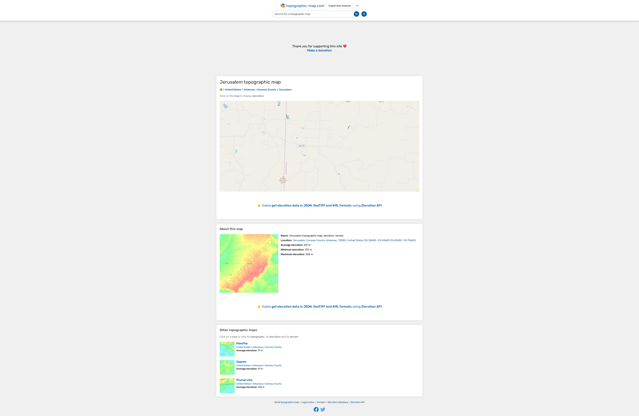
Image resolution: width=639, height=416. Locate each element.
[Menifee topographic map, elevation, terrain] (227, 349)
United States (243, 347)
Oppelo (241, 362)
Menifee (242, 343)
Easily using (322, 205)
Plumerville (244, 380)
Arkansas (258, 347)
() (354, 240)
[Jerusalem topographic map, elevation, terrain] (249, 263)
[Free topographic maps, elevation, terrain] (221, 89)
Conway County (273, 347)
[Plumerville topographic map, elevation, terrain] (227, 385)
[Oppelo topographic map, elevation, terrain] (227, 367)
